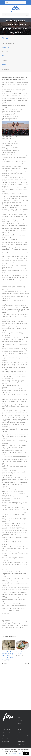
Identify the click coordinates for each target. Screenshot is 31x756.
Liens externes (21, 744)
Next (26, 664)
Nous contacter (6, 738)
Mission (19, 723)
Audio (19, 732)
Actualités (20, 720)
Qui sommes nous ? (7, 735)
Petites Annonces (22, 741)
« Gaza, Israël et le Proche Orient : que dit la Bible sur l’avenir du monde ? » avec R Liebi (8, 655)
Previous (6, 664)
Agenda (19, 717)
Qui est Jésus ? (6, 732)
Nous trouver (6, 741)
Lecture (19, 738)
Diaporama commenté (23, 735)
